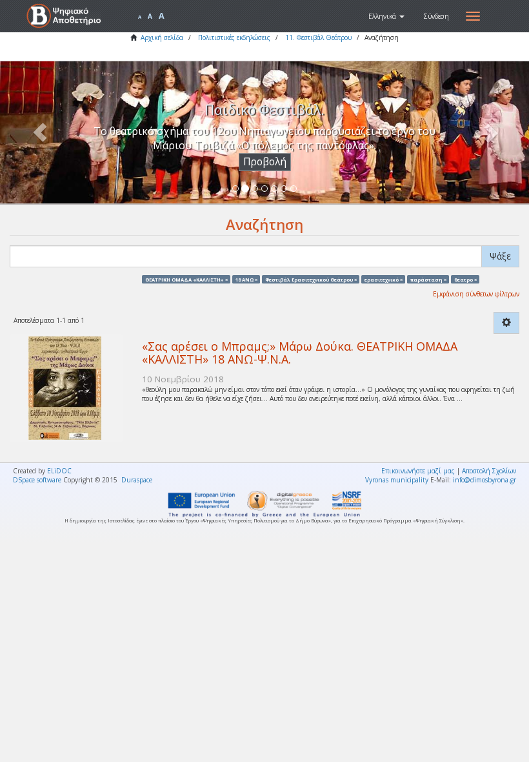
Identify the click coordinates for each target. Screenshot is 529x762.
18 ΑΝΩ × (246, 279)
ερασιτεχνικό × (383, 279)
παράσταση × (428, 279)
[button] (386, 16)
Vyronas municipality (396, 479)
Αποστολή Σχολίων (489, 470)
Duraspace (136, 479)
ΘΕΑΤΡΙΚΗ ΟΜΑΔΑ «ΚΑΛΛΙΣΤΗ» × (186, 279)
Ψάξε (500, 256)
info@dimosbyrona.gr (484, 479)
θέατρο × (465, 279)
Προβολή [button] (264, 162)
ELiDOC (59, 470)
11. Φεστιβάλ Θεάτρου (318, 37)
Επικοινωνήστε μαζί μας (418, 470)
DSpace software (37, 479)
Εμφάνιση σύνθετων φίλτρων (476, 293)
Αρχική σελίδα (162, 37)
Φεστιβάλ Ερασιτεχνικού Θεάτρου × (311, 279)
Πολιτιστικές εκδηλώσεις (234, 37)
